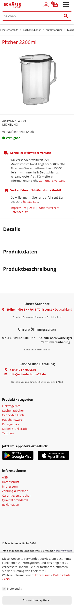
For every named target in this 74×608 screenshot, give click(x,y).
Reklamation (10, 505)
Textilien (8, 433)
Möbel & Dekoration (15, 429)
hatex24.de (30, 202)
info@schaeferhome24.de (28, 374)
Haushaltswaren (13, 420)
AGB (32, 208)
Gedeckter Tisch (13, 415)
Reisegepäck (10, 424)
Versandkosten (63, 550)
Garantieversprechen (16, 495)
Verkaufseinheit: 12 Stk (18, 132)
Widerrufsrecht (48, 208)
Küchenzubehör (13, 410)
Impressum (18, 208)
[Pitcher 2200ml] (37, 79)
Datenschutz (19, 212)
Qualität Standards (15, 500)
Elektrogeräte (11, 406)
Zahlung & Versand (52, 181)
